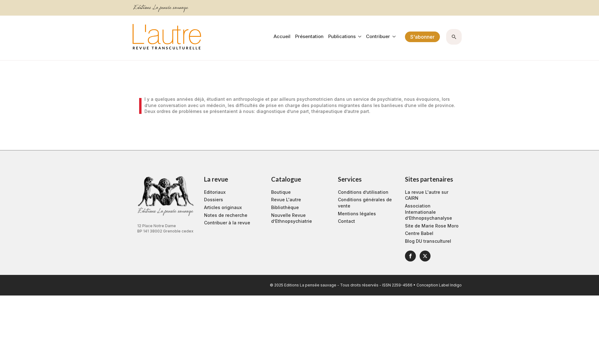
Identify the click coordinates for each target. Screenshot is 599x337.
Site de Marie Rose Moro (432, 225)
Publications (342, 36)
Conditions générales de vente (365, 202)
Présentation (309, 36)
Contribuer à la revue (227, 222)
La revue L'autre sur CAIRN (426, 195)
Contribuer (378, 36)
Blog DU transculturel (428, 241)
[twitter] (425, 256)
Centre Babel (419, 233)
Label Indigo (450, 285)
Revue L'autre (286, 199)
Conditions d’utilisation (363, 192)
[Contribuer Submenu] (393, 36)
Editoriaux (215, 192)
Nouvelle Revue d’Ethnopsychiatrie (291, 218)
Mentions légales (357, 213)
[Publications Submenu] (358, 36)
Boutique (281, 192)
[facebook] (410, 256)
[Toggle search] (454, 37)
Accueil (282, 36)
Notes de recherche (225, 215)
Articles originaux (223, 207)
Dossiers (213, 199)
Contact (346, 221)
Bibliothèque (285, 207)
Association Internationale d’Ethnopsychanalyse (428, 212)
